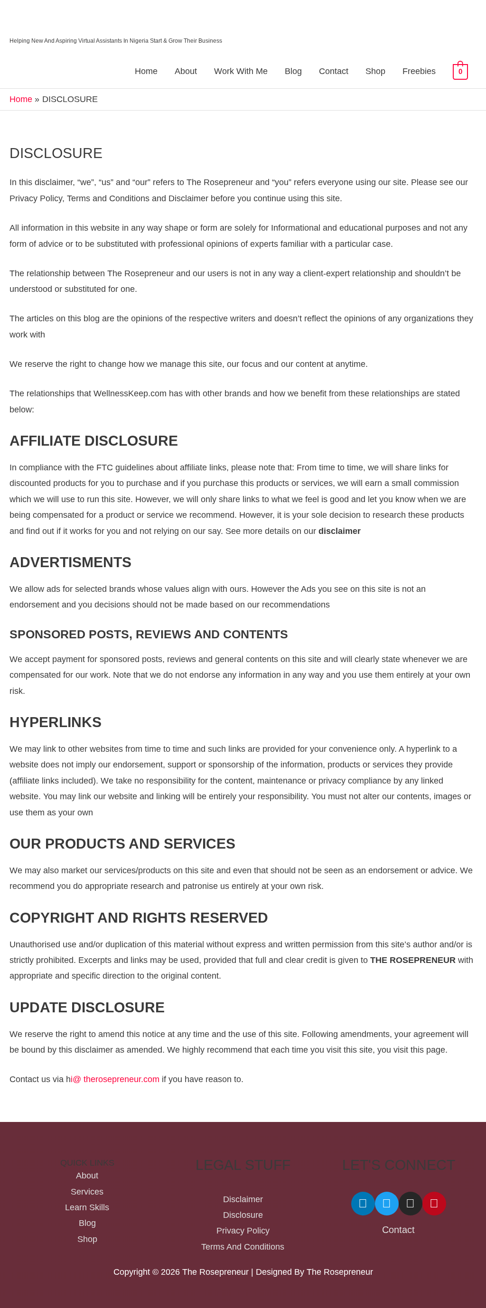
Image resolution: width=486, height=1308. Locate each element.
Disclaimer (243, 1199)
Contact (333, 71)
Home (146, 71)
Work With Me (241, 71)
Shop (375, 71)
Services (87, 1191)
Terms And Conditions (242, 1247)
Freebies (419, 71)
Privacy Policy (243, 1230)
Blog (293, 71)
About (186, 71)
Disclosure (243, 1215)
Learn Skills (87, 1207)
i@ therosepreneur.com (115, 1079)
